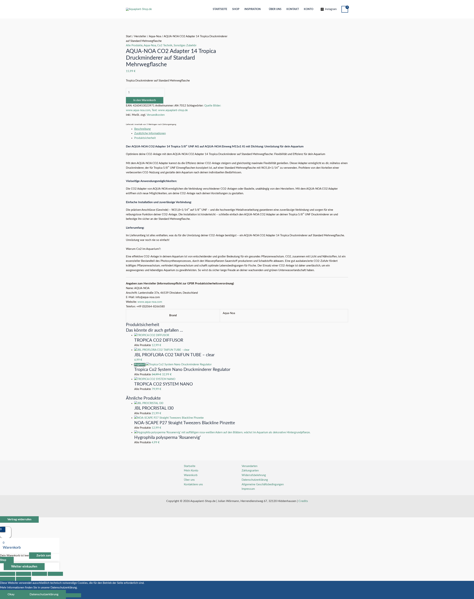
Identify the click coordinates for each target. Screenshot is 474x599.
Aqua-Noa (155, 36)
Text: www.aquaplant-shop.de (170, 110)
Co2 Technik (164, 45)
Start (128, 36)
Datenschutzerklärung (255, 479)
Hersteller (140, 36)
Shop (235, 9)
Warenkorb (190, 475)
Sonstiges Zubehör (185, 45)
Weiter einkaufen (24, 566)
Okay (11, 594)
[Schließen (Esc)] (55, 574)
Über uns (275, 9)
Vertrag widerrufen (19, 519)
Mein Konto (191, 470)
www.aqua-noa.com (150, 302)
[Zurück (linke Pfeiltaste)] (7, 579)
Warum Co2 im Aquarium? (143, 248)
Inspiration (252, 9)
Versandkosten (156, 115)
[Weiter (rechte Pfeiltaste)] (23, 579)
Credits (303, 501)
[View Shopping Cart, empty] (344, 9)
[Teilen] (39, 574)
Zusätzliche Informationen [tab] (150, 133)
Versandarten (249, 466)
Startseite (220, 9)
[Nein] (73, 595)
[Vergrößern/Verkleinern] (7, 574)
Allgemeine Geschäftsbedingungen (263, 484)
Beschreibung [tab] (142, 129)
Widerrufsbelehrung (254, 475)
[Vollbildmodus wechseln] (23, 574)
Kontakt (292, 9)
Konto (308, 9)
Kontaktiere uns (193, 484)
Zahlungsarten (250, 470)
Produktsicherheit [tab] (145, 138)
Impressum (248, 489)
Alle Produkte (134, 45)
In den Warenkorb (144, 100)
